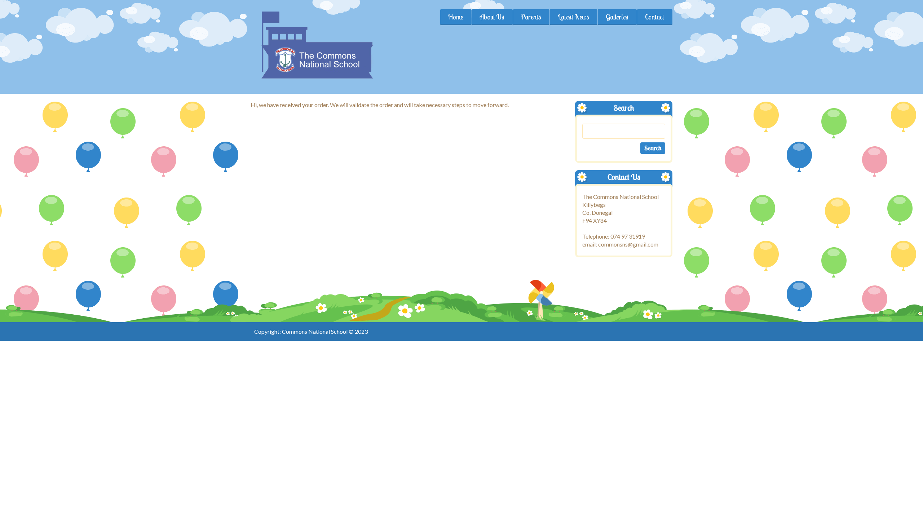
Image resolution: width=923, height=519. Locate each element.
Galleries (617, 17)
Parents (531, 17)
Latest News (573, 17)
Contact (654, 17)
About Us (492, 17)
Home (455, 17)
